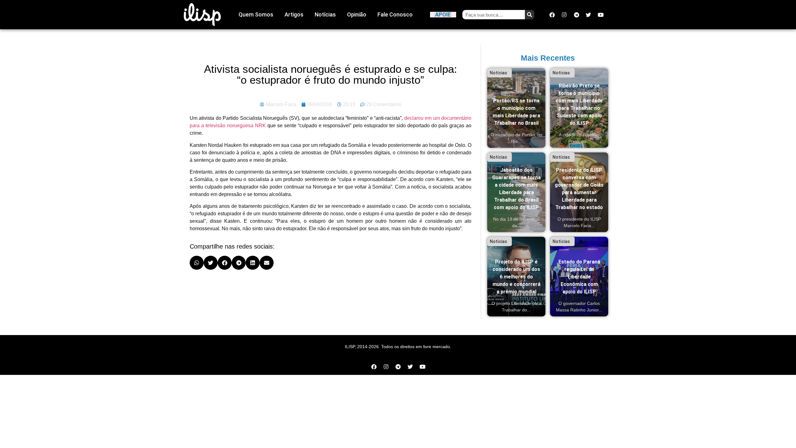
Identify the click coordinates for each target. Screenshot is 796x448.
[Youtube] (600, 14)
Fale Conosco (395, 14)
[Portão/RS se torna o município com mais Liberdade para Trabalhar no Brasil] (516, 108)
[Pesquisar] (529, 14)
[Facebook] (552, 14)
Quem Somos (255, 14)
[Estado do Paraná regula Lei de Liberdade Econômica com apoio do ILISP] (579, 276)
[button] (197, 263)
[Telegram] (576, 14)
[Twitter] (588, 14)
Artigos (294, 14)
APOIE (443, 14)
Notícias (325, 14)
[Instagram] (564, 14)
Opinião (356, 14)
